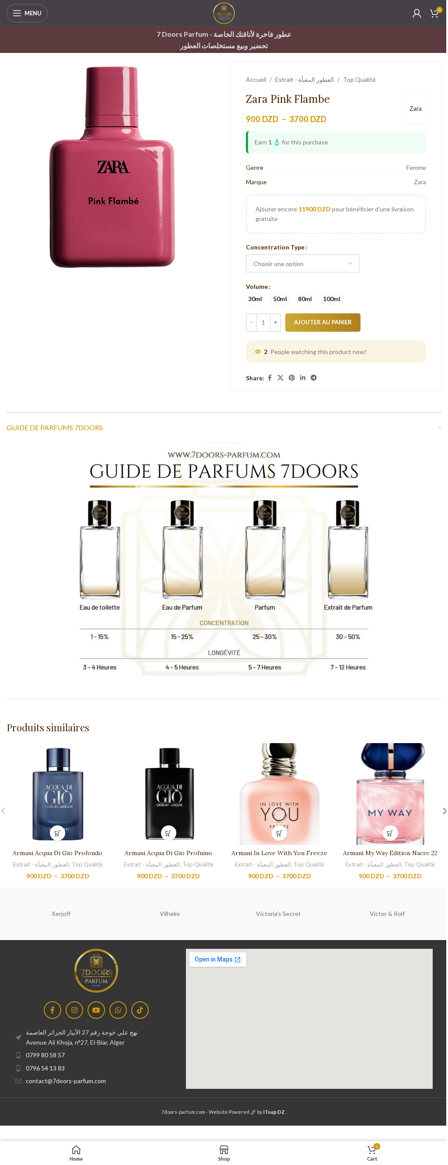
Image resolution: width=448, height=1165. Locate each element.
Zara (416, 108)
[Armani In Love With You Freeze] (279, 794)
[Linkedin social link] (303, 378)
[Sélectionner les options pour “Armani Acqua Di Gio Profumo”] (168, 833)
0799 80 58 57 (45, 1055)
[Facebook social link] (269, 378)
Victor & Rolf (387, 913)
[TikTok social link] (140, 1010)
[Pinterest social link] (292, 378)
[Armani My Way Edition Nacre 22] (391, 794)
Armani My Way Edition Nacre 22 (390, 853)
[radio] (255, 299)
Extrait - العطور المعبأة (304, 79)
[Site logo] (224, 12)
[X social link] (280, 378)
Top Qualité (359, 79)
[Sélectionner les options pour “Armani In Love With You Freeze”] (279, 833)
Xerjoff (61, 913)
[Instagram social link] (74, 1010)
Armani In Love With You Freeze (279, 853)
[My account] (417, 13)
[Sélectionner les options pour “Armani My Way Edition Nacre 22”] (390, 833)
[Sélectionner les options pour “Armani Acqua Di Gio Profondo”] (57, 833)
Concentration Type (275, 247)
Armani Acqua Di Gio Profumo (168, 853)
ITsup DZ (274, 1112)
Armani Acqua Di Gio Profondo (57, 853)
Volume (257, 286)
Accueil (256, 79)
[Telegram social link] (313, 378)
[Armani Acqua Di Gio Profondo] (58, 794)
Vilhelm (170, 913)
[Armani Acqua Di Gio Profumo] (169, 794)
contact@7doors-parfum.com (66, 1080)
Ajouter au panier (323, 322)
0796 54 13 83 (45, 1068)
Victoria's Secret (278, 913)
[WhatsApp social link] (118, 1010)
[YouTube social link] (96, 1010)
